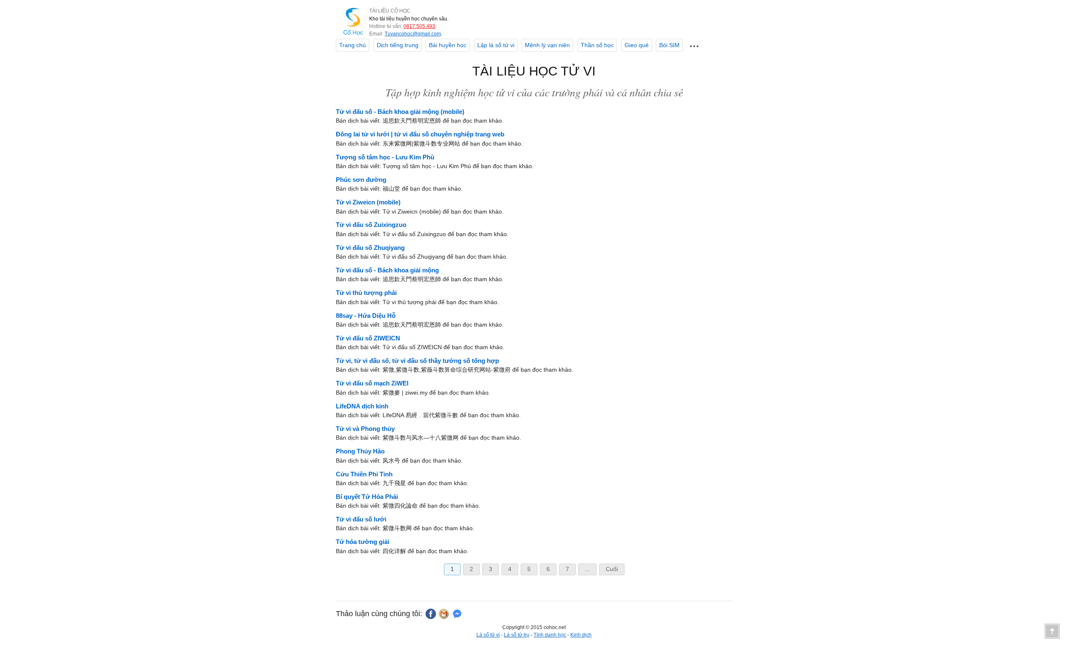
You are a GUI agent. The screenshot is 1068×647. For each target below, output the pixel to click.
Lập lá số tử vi (495, 45)
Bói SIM (669, 45)
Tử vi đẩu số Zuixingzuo (371, 224)
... (587, 569)
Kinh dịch (581, 635)
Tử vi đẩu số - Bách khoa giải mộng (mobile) (400, 111)
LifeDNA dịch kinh (362, 406)
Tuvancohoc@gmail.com (413, 34)
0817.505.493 (419, 26)
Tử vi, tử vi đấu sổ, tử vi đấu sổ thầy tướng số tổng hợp (417, 360)
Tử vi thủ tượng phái (366, 292)
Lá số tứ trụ (516, 635)
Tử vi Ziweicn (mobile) (368, 202)
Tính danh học (550, 635)
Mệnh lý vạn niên (547, 45)
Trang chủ (352, 45)
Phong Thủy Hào (360, 451)
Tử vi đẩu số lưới (361, 519)
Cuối (612, 569)
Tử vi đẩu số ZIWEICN (368, 338)
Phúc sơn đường (361, 179)
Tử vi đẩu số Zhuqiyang (370, 247)
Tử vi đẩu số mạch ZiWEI (372, 383)
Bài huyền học (447, 45)
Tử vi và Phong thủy (365, 428)
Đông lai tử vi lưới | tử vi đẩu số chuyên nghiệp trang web (420, 134)
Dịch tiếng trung (397, 45)
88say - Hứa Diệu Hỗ (365, 315)
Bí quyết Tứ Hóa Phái (367, 496)
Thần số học (597, 45)
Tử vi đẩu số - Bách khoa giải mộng (387, 270)
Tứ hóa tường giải (362, 541)
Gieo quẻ (637, 45)
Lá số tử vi (488, 635)
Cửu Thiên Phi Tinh (364, 474)
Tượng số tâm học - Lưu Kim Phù (385, 157)
